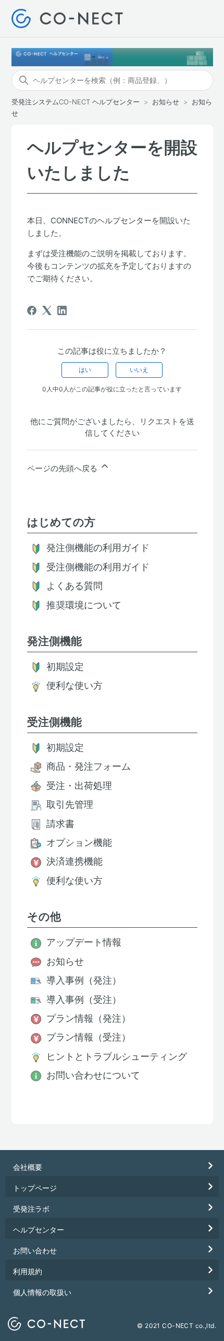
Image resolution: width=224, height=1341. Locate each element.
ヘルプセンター (38, 1229)
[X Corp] (47, 310)
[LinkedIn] (62, 310)
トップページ (35, 1187)
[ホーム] (67, 18)
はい (85, 370)
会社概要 (27, 1167)
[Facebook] (31, 310)
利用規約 (27, 1271)
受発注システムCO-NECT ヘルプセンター (75, 102)
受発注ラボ (31, 1208)
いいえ (139, 370)
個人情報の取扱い (42, 1292)
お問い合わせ (35, 1250)
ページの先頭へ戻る (63, 468)
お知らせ (165, 102)
